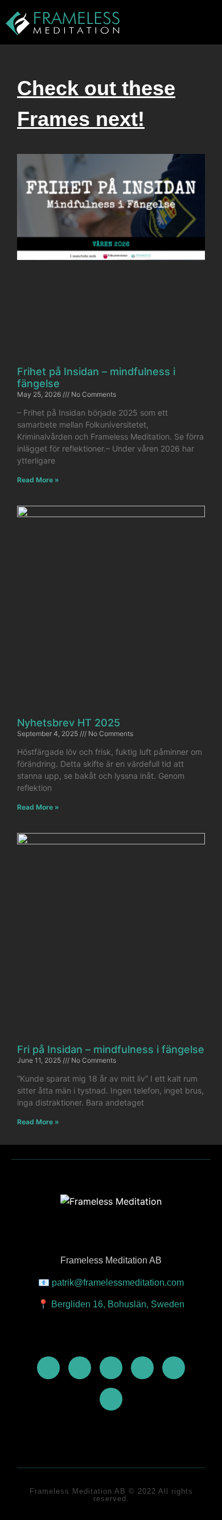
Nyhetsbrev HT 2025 (68, 723)
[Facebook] (79, 1367)
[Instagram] (111, 1367)
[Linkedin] (142, 1367)
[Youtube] (48, 1367)
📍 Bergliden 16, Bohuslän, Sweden (111, 1304)
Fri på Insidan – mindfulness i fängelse (110, 1049)
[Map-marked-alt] (111, 1399)
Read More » (38, 479)
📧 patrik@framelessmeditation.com (111, 1282)
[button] (180, 24)
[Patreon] (173, 1367)
